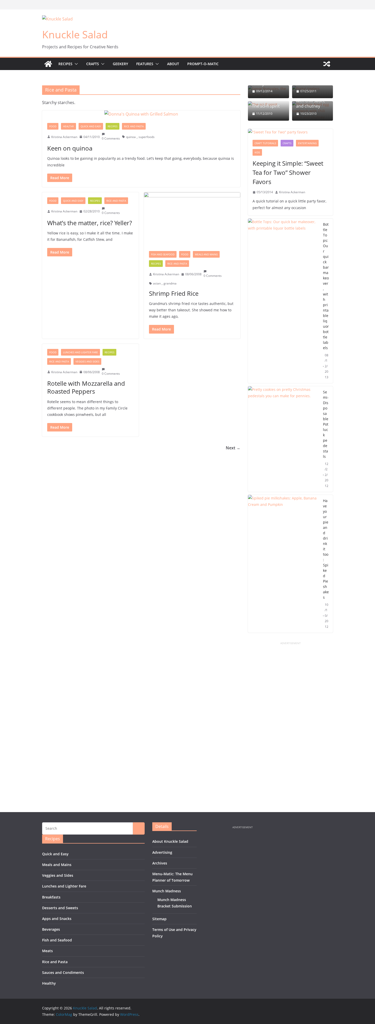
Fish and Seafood (162, 254)
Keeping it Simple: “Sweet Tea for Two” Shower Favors (288, 172)
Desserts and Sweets (60, 907)
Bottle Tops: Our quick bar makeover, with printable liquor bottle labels (326, 286)
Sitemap (159, 918)
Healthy (68, 126)
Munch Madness (166, 891)
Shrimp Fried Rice (173, 293)
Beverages (51, 929)
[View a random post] (327, 64)
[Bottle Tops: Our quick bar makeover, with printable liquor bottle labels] (283, 301)
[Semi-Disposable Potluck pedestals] (283, 439)
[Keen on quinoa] (141, 114)
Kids (257, 152)
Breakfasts (51, 897)
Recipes (65, 63)
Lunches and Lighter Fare (80, 352)
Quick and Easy (91, 126)
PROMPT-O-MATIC (203, 63)
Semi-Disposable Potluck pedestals (326, 424)
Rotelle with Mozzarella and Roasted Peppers (86, 387)
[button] (75, 63)
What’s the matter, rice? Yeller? (89, 223)
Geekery (120, 63)
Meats (47, 950)
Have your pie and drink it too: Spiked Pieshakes (326, 549)
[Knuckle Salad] (48, 64)
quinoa (131, 137)
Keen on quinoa (69, 148)
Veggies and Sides (87, 361)
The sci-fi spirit (266, 106)
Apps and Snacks (56, 918)
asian (157, 283)
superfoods (147, 137)
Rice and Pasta (134, 126)
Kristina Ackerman (64, 137)
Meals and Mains (206, 254)
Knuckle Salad (75, 34)
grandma (170, 283)
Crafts (92, 63)
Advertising (162, 852)
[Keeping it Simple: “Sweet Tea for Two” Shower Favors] (290, 132)
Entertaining (307, 143)
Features (144, 63)
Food (52, 126)
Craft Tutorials (265, 143)
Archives (159, 863)
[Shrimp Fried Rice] (192, 219)
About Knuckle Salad (170, 841)
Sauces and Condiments (63, 972)
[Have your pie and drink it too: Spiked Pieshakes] (283, 564)
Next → (233, 448)
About (173, 63)
